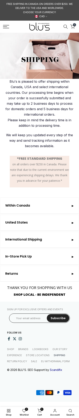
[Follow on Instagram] (20, 338)
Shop (10, 349)
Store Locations (38, 355)
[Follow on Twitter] (14, 338)
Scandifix (56, 370)
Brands (23, 349)
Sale (34, 361)
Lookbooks (40, 349)
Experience (14, 355)
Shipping (59, 355)
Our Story (59, 349)
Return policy (17, 361)
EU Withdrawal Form (55, 361)
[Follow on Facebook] (9, 338)
